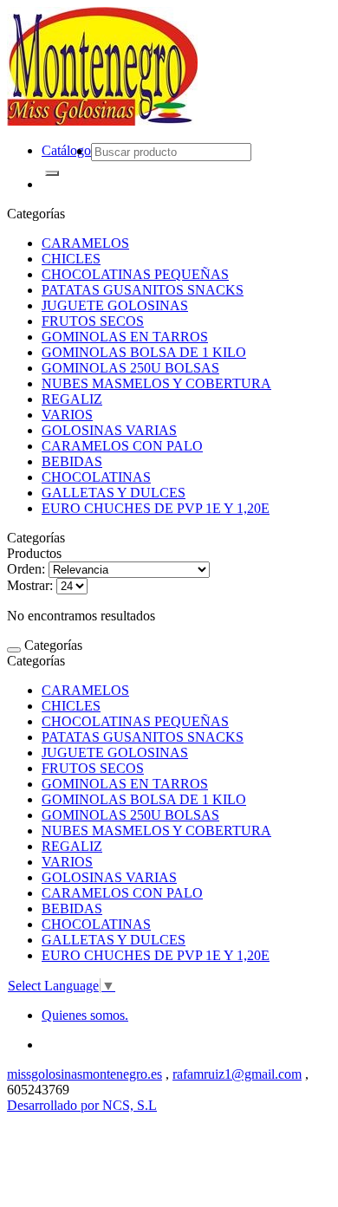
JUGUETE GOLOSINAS (115, 305)
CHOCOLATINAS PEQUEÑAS (135, 274)
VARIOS (67, 414)
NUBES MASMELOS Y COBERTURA (156, 383)
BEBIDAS (72, 461)
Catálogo (66, 150)
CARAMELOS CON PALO (122, 445)
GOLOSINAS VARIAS (109, 430)
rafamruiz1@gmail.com (237, 1074)
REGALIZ (72, 399)
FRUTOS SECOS (93, 321)
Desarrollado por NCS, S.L (82, 1105)
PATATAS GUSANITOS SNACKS (143, 289)
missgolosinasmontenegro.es (84, 1074)
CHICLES (71, 258)
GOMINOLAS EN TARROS (125, 336)
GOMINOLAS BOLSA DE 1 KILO (144, 352)
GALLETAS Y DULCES (113, 492)
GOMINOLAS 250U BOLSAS (130, 367)
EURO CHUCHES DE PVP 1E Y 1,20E (156, 508)
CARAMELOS (85, 243)
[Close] (14, 649)
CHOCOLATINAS (96, 477)
